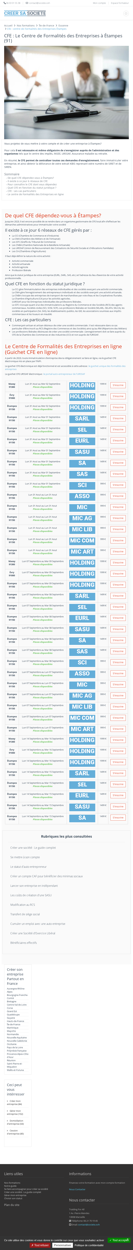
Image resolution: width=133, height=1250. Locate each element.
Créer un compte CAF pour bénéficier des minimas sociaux (46, 876)
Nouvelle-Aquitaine (17, 1037)
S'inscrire (118, 385)
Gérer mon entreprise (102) (15, 1112)
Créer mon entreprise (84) (14, 1102)
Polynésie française (16, 1050)
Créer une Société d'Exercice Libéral (32, 933)
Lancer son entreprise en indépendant (34, 886)
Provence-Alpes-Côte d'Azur (17, 1055)
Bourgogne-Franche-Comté (17, 996)
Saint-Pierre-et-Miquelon (14, 1065)
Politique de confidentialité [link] (89, 1245)
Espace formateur (120, 2)
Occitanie (11, 1044)
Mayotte (11, 1031)
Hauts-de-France (15, 1021)
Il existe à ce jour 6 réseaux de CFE (28, 181)
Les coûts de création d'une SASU (31, 895)
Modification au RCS (22, 905)
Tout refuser (41, 1245)
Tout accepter (120, 1240)
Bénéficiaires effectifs (23, 943)
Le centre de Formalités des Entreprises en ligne (36, 194)
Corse (10, 1008)
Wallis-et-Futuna (15, 1070)
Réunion (11, 1060)
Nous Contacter (77, 1189)
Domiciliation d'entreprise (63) (15, 1122)
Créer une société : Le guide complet (33, 848)
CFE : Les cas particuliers (22, 191)
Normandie (13, 1034)
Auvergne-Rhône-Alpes (16, 990)
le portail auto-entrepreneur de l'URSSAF (64, 374)
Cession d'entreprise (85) (15, 1132)
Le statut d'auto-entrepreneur (28, 867)
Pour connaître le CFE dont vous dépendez (32, 184)
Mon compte (99, 2)
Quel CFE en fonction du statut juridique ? (32, 187)
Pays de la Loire (15, 1047)
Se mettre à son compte (25, 857)
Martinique (12, 1027)
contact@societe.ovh (89, 1224)
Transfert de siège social (25, 914)
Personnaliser (62, 1245)
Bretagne (11, 1001)
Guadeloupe (13, 1014)
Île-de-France (13, 1024)
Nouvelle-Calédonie (17, 1040)
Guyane (11, 1017)
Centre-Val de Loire (16, 1004)
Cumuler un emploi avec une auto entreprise (37, 924)
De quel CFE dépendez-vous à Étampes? (31, 177)
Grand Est (12, 1011)
